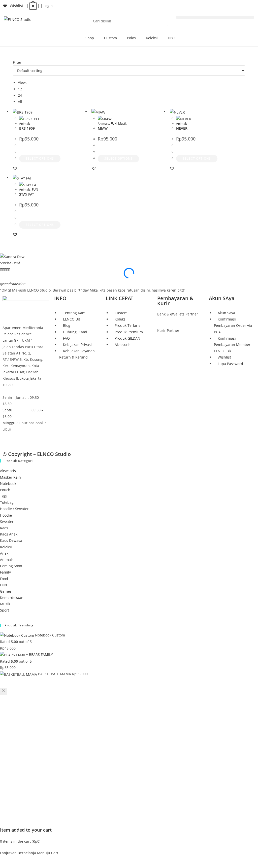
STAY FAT (26, 194)
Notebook (8, 483)
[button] (215, 17)
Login (48, 5)
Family (5, 572)
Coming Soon (11, 565)
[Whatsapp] (36, 438)
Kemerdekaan (11, 597)
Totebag (7, 502)
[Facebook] (9, 438)
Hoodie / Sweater (14, 508)
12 (20, 89)
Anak (4, 553)
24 (20, 95)
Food (4, 578)
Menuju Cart (47, 852)
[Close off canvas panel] (3, 691)
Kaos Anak (8, 534)
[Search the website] (129, 20)
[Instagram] (22, 438)
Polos (131, 37)
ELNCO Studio (54, 454)
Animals (24, 123)
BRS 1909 (27, 128)
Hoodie (6, 515)
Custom (110, 37)
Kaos (4, 527)
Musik (122, 123)
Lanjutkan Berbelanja (18, 852)
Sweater (7, 521)
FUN (114, 123)
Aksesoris (8, 470)
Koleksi (152, 37)
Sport (4, 610)
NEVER (181, 128)
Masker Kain (10, 477)
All (20, 101)
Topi (3, 496)
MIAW (103, 128)
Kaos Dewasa (11, 540)
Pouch (5, 489)
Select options (40, 158)
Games (6, 591)
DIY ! (171, 37)
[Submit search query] (163, 21)
